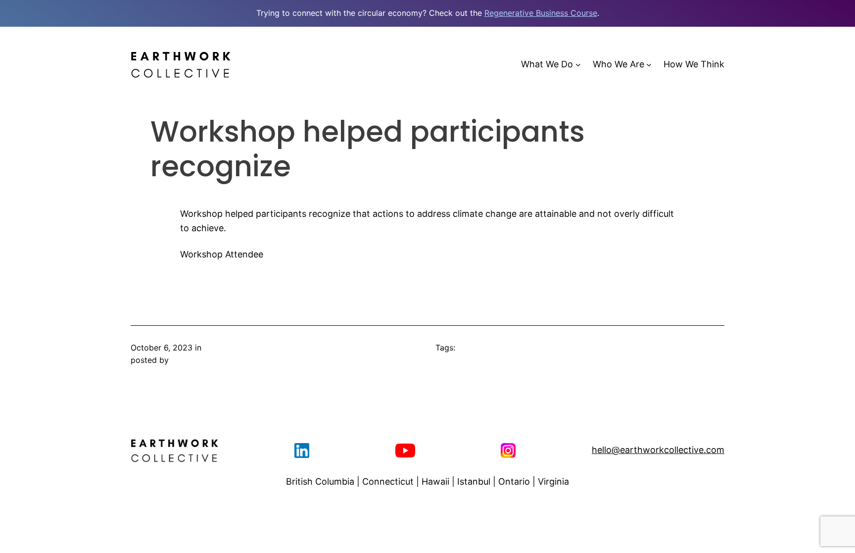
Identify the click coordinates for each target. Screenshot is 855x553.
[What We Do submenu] (578, 64)
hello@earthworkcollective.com (658, 450)
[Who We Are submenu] (649, 64)
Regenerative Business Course (540, 13)
